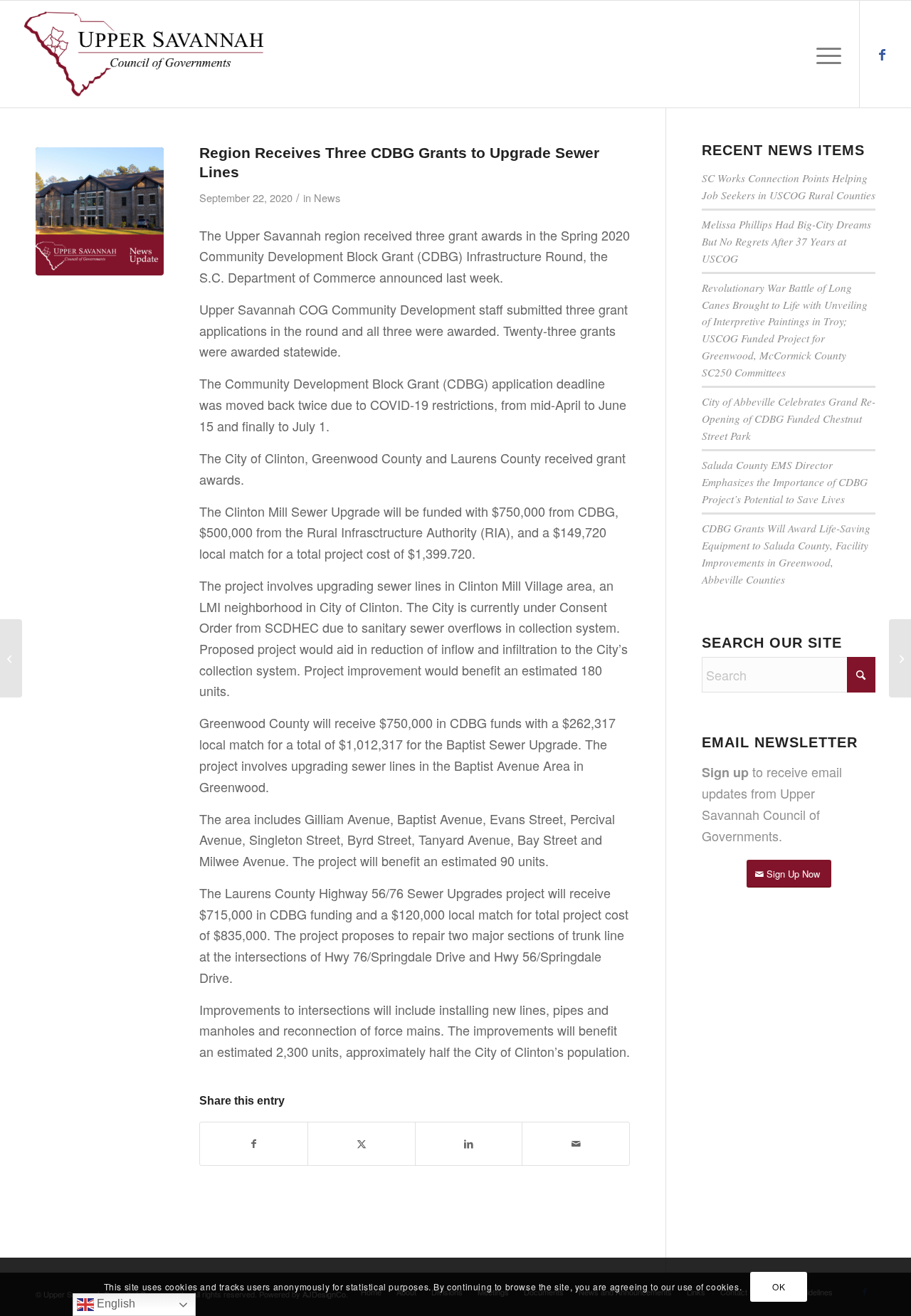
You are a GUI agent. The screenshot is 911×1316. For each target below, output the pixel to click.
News (327, 197)
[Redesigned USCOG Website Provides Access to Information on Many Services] (900, 658)
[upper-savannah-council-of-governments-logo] (144, 54)
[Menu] (824, 54)
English (114, 1303)
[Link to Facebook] (881, 53)
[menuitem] (824, 54)
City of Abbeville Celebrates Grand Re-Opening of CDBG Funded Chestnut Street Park (788, 418)
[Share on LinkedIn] (469, 1144)
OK (778, 1286)
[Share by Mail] (575, 1144)
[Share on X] (361, 1144)
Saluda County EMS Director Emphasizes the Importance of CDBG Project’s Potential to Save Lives (785, 482)
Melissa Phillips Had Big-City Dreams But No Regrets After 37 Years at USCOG (786, 241)
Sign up (725, 772)
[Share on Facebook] (253, 1144)
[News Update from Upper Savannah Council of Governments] (100, 211)
